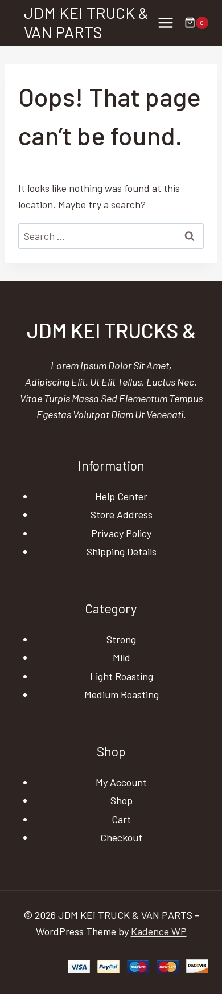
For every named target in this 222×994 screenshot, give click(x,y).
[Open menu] (165, 22)
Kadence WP (159, 931)
